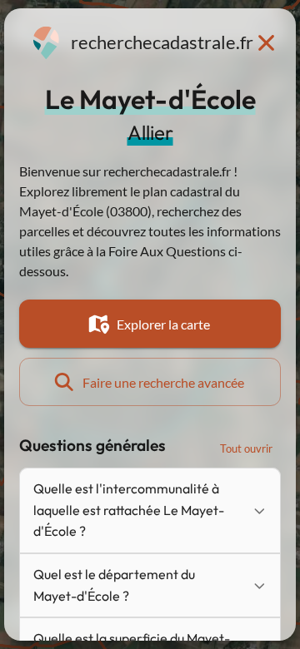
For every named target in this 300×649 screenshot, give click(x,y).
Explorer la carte (163, 324)
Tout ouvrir (246, 448)
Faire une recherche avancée (163, 382)
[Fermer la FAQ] (266, 42)
